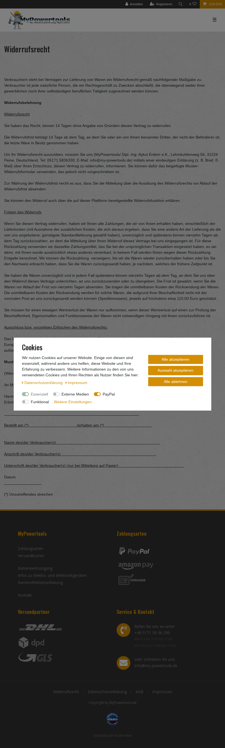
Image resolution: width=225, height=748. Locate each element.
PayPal (109, 394)
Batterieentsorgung (35, 568)
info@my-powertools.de (155, 665)
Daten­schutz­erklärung (44, 382)
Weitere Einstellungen (73, 401)
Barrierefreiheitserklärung (40, 582)
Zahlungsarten (30, 548)
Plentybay (123, 735)
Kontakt (25, 595)
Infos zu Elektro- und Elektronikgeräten (52, 575)
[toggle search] (180, 4)
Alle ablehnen (175, 381)
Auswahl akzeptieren (175, 370)
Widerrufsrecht (66, 691)
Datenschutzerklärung (107, 691)
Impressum (162, 691)
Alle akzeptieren (175, 359)
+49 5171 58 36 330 (152, 632)
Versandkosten (31, 555)
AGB (140, 691)
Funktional (40, 401)
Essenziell (39, 394)
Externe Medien (75, 394)
